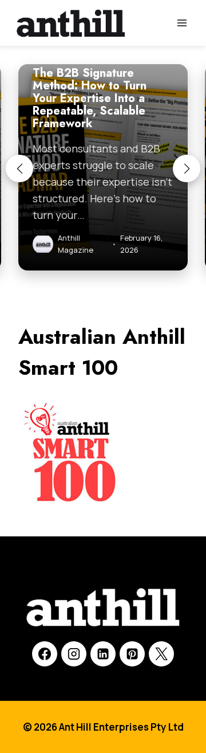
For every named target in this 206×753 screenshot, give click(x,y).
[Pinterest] (132, 653)
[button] (19, 168)
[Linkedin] (103, 653)
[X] (161, 653)
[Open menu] (181, 23)
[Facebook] (44, 653)
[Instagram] (73, 653)
